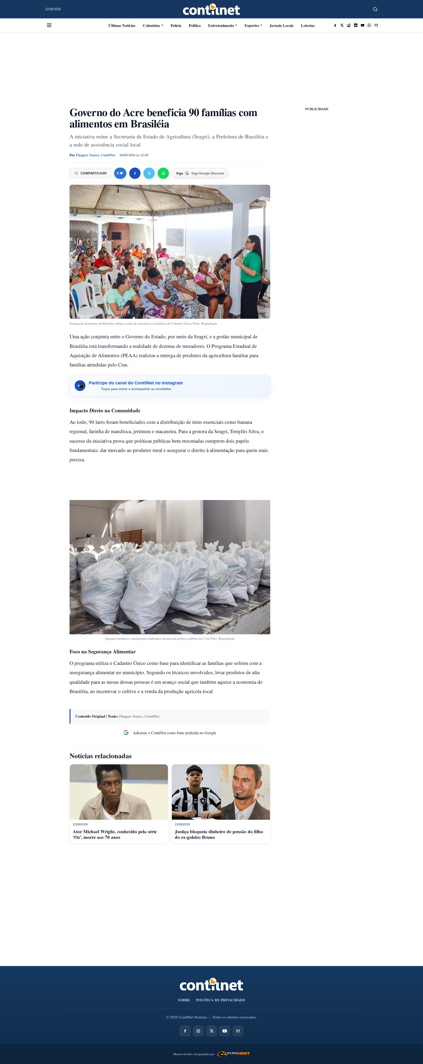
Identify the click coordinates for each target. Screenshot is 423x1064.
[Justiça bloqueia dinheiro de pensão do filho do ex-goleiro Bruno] (221, 792)
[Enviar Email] (376, 25)
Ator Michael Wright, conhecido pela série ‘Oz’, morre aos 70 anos (115, 834)
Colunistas (151, 25)
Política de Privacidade (220, 1000)
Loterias (308, 25)
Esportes (252, 25)
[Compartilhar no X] (149, 173)
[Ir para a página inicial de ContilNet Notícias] (211, 984)
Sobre (184, 1000)
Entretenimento (221, 25)
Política (195, 25)
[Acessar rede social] (335, 25)
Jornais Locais (282, 25)
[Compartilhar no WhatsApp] (163, 173)
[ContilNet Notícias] (211, 9)
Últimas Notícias (121, 25)
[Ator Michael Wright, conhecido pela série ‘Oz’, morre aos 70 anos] (119, 792)
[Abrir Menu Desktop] (49, 25)
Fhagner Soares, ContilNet (95, 155)
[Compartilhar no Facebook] (135, 173)
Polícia (176, 25)
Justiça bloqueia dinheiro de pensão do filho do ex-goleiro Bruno (219, 834)
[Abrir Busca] (375, 9)
